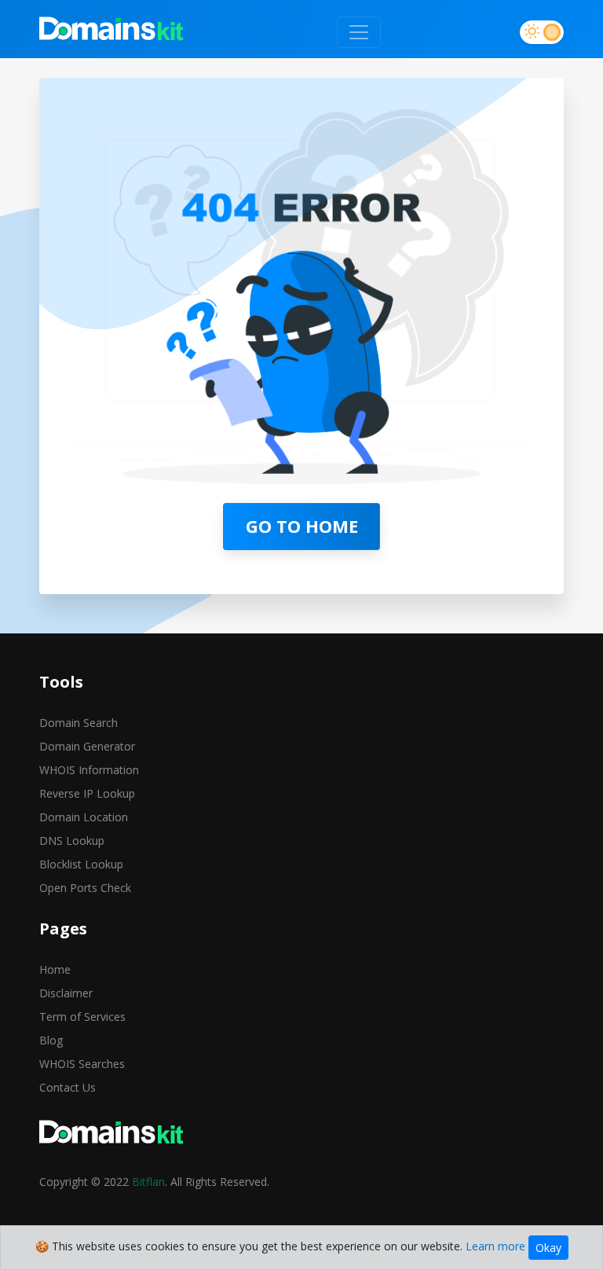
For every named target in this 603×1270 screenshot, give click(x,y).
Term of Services (82, 1016)
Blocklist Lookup (81, 864)
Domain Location (83, 816)
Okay (548, 1247)
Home (55, 969)
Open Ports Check (85, 887)
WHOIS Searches (82, 1063)
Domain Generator (87, 746)
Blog (51, 1040)
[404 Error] (112, 32)
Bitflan (148, 1181)
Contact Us (67, 1087)
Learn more (495, 1246)
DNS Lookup (71, 840)
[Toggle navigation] (359, 32)
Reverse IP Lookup (87, 793)
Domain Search (78, 722)
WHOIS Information (89, 769)
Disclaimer (66, 993)
